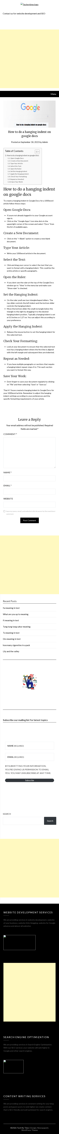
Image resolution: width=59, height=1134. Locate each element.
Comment (10, 434)
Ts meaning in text (11, 633)
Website (8, 498)
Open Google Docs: (17, 158)
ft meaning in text (11, 620)
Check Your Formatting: (18, 176)
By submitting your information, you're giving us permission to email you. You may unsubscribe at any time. (28, 769)
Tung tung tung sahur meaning (16, 626)
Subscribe (29, 780)
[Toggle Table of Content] (36, 151)
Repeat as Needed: (17, 179)
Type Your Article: (16, 163)
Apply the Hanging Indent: (19, 174)
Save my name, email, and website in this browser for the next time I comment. (30, 512)
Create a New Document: (19, 161)
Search (7, 814)
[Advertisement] (29, 58)
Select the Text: (16, 166)
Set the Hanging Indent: (18, 171)
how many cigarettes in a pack (16, 645)
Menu (53, 94)
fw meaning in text (11, 608)
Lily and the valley (11, 651)
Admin (45, 142)
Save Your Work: (17, 182)
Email (7, 485)
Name (7, 472)
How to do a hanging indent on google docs (23, 155)
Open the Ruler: (16, 169)
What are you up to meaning (15, 614)
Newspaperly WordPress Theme (35, 1129)
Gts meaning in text (12, 639)
